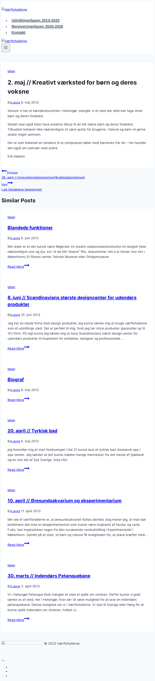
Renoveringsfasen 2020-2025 (37, 26)
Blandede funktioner (30, 227)
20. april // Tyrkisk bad (32, 430)
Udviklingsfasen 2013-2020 (36, 20)
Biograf (16, 379)
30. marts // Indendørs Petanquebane (49, 576)
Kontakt (19, 32)
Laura (15, 102)
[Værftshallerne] (14, 9)
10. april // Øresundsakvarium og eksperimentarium (65, 500)
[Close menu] (3, 660)
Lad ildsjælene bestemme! (22, 187)
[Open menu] (6, 48)
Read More (18, 267)
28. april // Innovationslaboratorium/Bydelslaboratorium (43, 175)
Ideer (11, 71)
